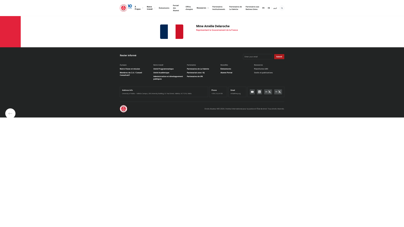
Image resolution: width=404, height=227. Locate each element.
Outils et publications (263, 72)
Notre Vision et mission (130, 69)
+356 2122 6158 (217, 93)
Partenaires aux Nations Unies (252, 8)
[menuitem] (263, 8)
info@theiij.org (236, 93)
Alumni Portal (226, 72)
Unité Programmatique (163, 69)
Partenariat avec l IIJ (196, 72)
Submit (279, 57)
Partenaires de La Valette (235, 8)
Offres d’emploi (189, 8)
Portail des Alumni (176, 8)
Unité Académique (161, 72)
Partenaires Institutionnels (218, 8)
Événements (164, 8)
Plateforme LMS (261, 69)
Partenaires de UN (195, 76)
